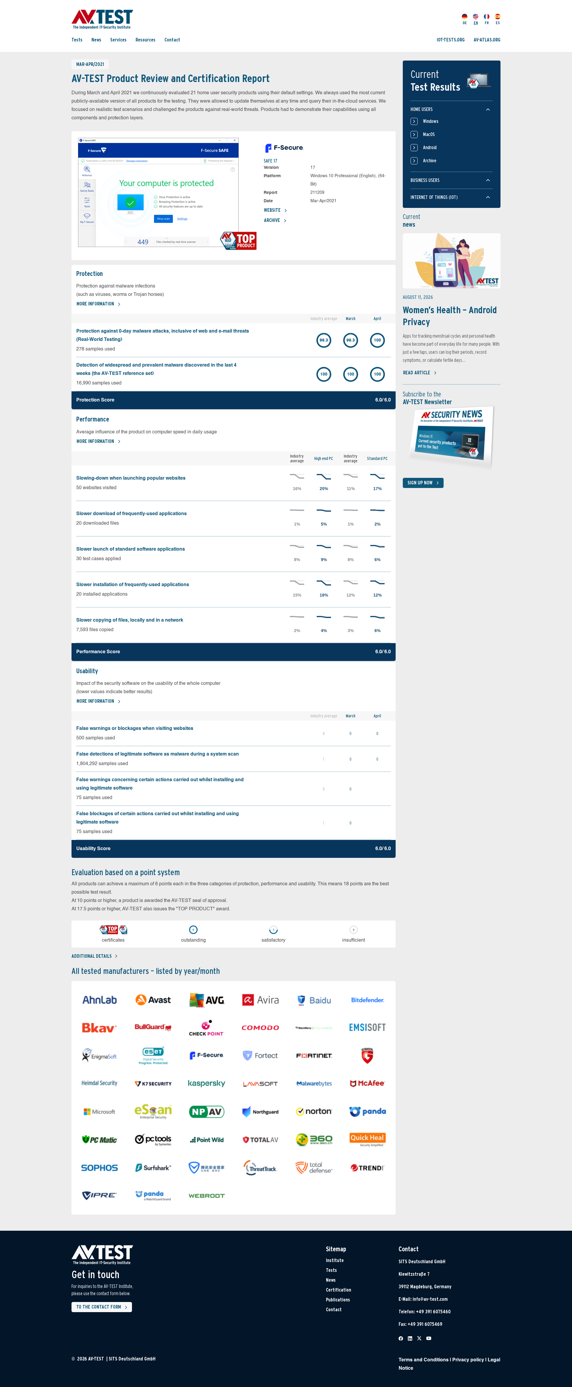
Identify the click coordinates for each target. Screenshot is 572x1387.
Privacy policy (468, 1360)
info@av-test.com (430, 1299)
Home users (422, 109)
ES (498, 23)
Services (118, 39)
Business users (425, 180)
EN (476, 23)
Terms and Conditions (424, 1360)
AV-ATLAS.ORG (487, 39)
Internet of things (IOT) (434, 197)
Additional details (92, 956)
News (96, 39)
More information (95, 304)
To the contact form (98, 1307)
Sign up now (420, 483)
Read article (416, 373)
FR (487, 23)
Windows (431, 121)
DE (465, 23)
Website (272, 210)
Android (429, 147)
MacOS (429, 134)
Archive (272, 220)
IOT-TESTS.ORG (451, 39)
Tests (77, 39)
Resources (146, 39)
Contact (172, 39)
